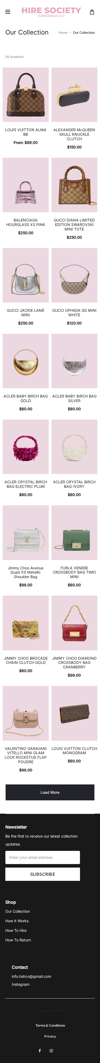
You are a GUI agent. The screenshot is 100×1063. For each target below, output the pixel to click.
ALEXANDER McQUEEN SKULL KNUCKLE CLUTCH (74, 134)
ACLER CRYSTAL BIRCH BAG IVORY (74, 484)
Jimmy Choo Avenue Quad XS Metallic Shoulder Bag (25, 572)
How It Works (17, 921)
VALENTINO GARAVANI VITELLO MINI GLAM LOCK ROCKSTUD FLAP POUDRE (26, 755)
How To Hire (15, 930)
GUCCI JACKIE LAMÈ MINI (25, 312)
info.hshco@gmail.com (31, 976)
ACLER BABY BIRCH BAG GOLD (25, 398)
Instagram (20, 984)
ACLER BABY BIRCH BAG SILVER (74, 398)
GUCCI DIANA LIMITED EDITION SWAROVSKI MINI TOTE (74, 224)
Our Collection (17, 911)
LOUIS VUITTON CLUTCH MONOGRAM (74, 750)
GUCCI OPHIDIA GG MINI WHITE (74, 312)
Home (63, 33)
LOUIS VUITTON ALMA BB (25, 131)
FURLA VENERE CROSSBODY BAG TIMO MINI (74, 572)
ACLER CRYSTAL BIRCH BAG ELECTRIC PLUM (26, 484)
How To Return (18, 940)
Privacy (50, 1036)
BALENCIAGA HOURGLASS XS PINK (25, 222)
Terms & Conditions (50, 1025)
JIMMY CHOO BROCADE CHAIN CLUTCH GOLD (26, 660)
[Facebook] (40, 1051)
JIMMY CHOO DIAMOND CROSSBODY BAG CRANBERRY (74, 662)
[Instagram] (51, 1051)
